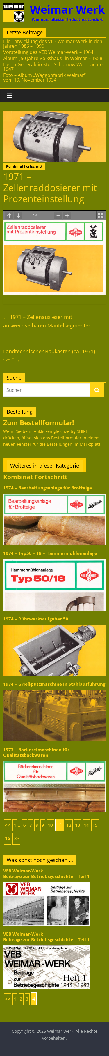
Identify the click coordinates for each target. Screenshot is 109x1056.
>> (16, 838)
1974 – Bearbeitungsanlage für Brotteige (47, 488)
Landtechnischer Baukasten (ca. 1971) (49, 355)
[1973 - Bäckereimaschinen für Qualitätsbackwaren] (54, 760)
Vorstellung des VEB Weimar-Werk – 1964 (48, 52)
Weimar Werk (67, 9)
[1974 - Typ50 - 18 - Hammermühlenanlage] (54, 559)
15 (95, 825)
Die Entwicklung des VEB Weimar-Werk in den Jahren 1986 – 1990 (52, 43)
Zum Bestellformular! (38, 422)
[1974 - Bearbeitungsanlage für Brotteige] (54, 493)
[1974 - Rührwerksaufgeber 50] (54, 624)
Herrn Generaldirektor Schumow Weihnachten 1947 (54, 66)
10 (50, 825)
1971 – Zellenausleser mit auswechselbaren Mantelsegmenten (47, 321)
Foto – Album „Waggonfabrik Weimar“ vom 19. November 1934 (44, 77)
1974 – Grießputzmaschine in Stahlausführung (54, 684)
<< (7, 825)
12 (69, 825)
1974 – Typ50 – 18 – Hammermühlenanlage (50, 553)
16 (7, 838)
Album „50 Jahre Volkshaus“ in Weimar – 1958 (52, 58)
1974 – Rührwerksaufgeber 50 (35, 619)
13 (77, 825)
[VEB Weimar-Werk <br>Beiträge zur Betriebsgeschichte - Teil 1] (46, 882)
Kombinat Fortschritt (24, 166)
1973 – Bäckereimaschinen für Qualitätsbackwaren (36, 752)
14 (86, 825)
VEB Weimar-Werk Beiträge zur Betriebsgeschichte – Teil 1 (46, 873)
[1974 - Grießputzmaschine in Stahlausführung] (54, 690)
